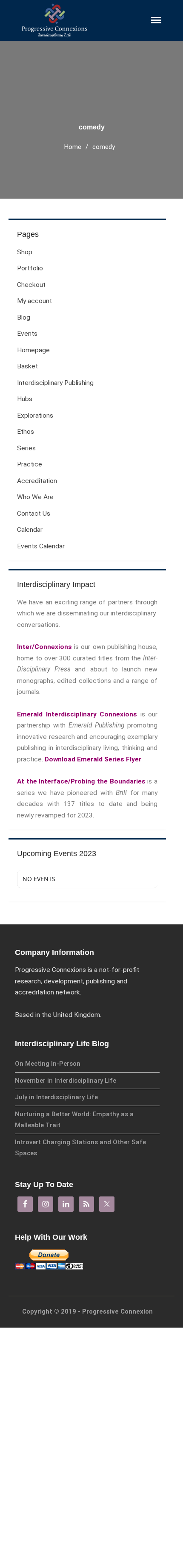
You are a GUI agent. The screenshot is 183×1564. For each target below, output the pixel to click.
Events (27, 333)
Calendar (106, 1400)
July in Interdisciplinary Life (56, 1097)
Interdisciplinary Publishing (55, 383)
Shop (98, 1489)
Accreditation (37, 481)
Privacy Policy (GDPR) (117, 1350)
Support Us (105, 1374)
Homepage (33, 350)
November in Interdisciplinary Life (65, 1080)
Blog (97, 1548)
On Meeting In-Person (47, 1063)
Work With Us (107, 1362)
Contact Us (33, 513)
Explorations (35, 415)
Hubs (24, 399)
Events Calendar (41, 546)
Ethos (25, 431)
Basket (27, 366)
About (101, 1337)
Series (26, 448)
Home (72, 147)
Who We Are (35, 497)
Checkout (104, 1519)
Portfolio (103, 1504)
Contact (102, 1387)
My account (107, 1533)
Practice (29, 464)
